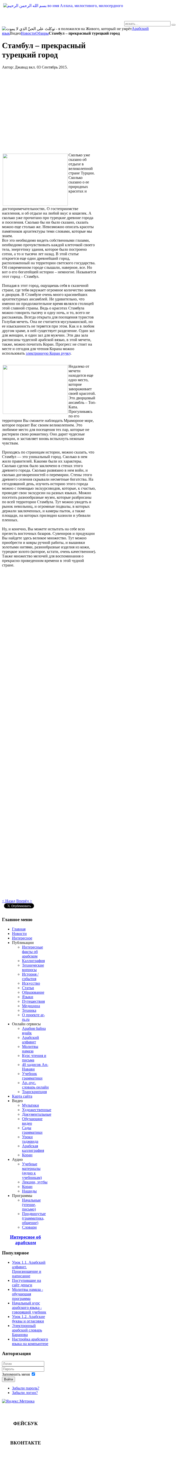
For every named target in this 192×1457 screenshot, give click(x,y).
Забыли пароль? (25, 1388)
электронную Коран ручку (48, 353)
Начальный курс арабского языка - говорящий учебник (29, 1307)
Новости (28, 33)
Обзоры (42, 33)
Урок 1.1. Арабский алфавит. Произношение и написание (29, 1269)
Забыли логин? (25, 1392)
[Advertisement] (49, 113)
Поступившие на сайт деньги (26, 1282)
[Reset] (174, 25)
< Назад (8, 901)
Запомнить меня (16, 1374)
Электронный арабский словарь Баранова (27, 1330)
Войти (8, 1379)
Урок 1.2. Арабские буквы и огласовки (28, 1318)
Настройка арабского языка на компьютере (30, 1341)
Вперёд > (24, 901)
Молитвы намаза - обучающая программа (27, 1294)
